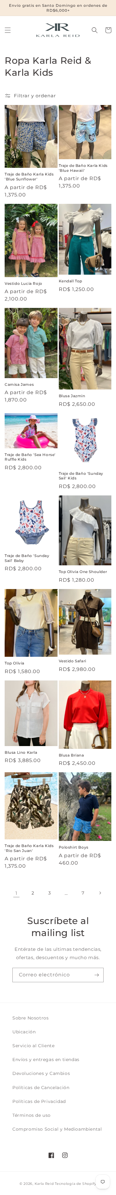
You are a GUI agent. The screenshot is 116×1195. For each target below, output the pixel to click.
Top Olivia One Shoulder (83, 571)
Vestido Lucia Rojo (23, 283)
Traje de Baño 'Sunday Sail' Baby (27, 558)
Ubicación (24, 1032)
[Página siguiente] (100, 893)
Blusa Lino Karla (21, 752)
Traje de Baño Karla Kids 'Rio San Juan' (29, 848)
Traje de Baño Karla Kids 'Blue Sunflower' (29, 176)
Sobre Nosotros (30, 1018)
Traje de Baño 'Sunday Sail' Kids (81, 476)
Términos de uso (31, 1115)
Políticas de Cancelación (40, 1087)
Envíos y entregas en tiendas (45, 1059)
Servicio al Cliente (33, 1045)
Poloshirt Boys (73, 847)
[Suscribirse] (96, 975)
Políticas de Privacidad (39, 1101)
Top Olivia (14, 663)
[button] (8, 30)
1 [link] (16, 893)
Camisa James (19, 384)
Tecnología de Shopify (76, 1183)
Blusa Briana (71, 755)
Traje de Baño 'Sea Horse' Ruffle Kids (30, 457)
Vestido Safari (72, 661)
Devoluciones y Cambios (41, 1073)
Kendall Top (71, 281)
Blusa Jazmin (72, 396)
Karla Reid (44, 1183)
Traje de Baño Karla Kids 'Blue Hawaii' (83, 168)
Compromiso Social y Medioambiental (57, 1129)
